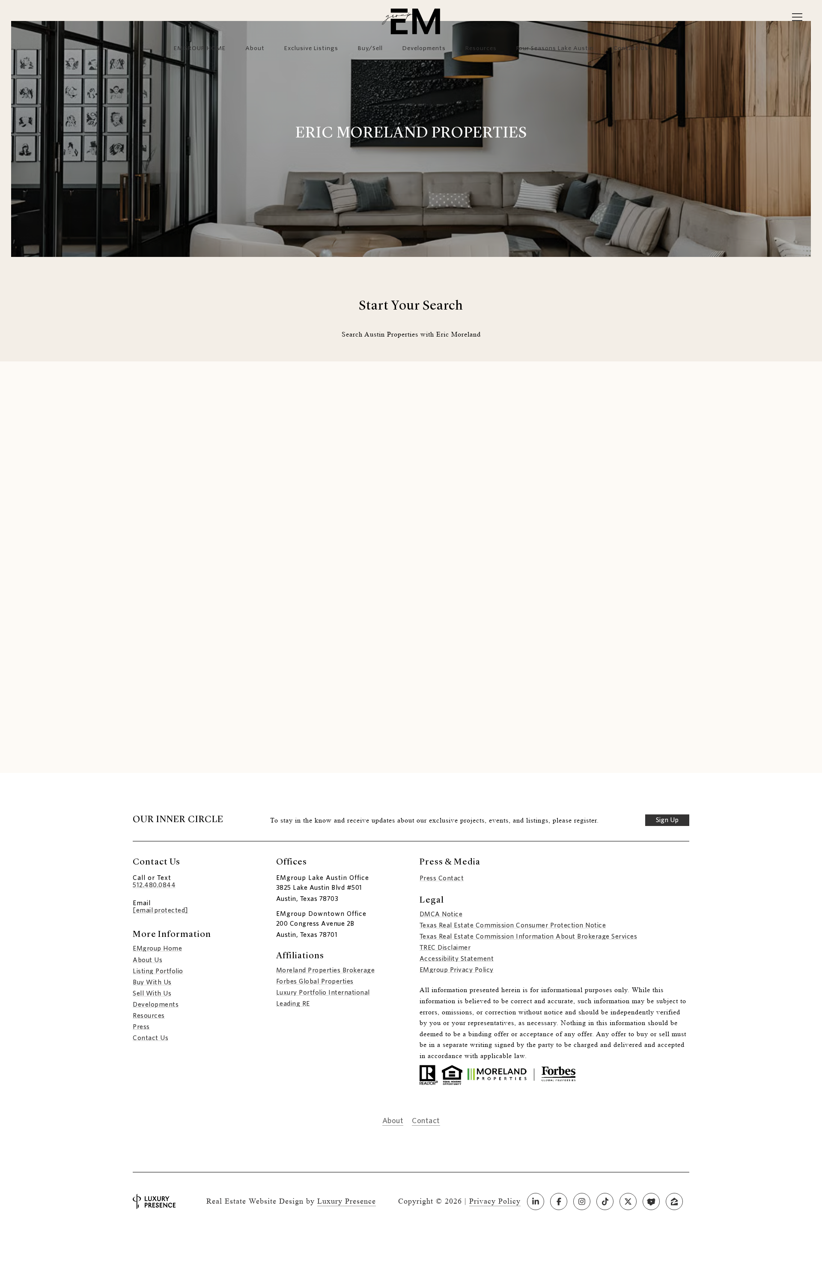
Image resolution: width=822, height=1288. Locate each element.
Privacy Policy (495, 1201)
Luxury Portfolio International (323, 993)
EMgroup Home (157, 948)
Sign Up (667, 820)
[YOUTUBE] (651, 1201)
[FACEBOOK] (558, 1201)
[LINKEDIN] (535, 1201)
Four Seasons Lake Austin (555, 48)
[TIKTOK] (605, 1201)
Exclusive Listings (311, 48)
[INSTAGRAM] (581, 1201)
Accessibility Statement (457, 959)
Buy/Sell (370, 48)
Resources (481, 48)
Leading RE (293, 1004)
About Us (147, 960)
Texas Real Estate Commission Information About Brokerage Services (528, 936)
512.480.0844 (154, 885)
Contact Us (150, 1038)
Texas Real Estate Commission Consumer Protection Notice (513, 925)
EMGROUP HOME (200, 48)
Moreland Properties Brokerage (325, 970)
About (255, 48)
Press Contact (442, 878)
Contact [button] (426, 1121)
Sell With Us (152, 993)
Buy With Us (152, 982)
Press (141, 1027)
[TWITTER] (628, 1201)
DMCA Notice (441, 914)
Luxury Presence (346, 1201)
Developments (424, 48)
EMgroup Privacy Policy (457, 970)
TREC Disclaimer (445, 948)
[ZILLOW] (674, 1201)
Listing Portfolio (158, 971)
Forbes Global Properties (315, 981)
